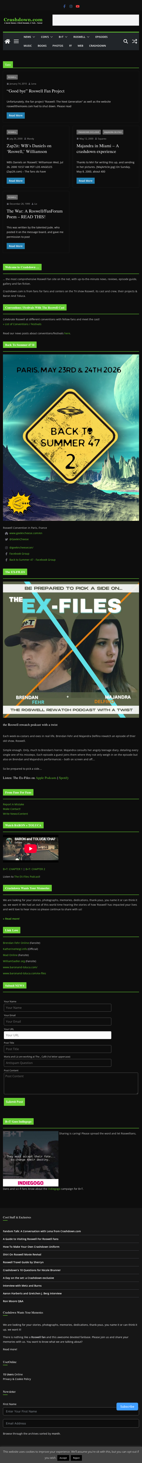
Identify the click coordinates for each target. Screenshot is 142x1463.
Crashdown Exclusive (88, 132)
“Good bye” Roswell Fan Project (36, 91)
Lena (33, 83)
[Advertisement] (96, 20)
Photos (58, 45)
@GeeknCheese (19, 539)
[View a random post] (134, 41)
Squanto (102, 138)
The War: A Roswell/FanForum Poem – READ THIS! (35, 214)
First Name (9, 1404)
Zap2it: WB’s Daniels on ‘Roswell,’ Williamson (29, 148)
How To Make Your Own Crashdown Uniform (31, 1246)
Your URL (9, 1029)
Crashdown (97, 45)
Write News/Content (15, 813)
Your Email (10, 1015)
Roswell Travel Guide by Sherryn (23, 1262)
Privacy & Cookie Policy (17, 1379)
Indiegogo (54, 1189)
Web (80, 45)
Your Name (10, 1001)
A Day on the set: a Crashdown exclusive (28, 1278)
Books (42, 45)
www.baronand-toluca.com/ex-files (24, 973)
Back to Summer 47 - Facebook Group (32, 559)
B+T (61, 37)
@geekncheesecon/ (21, 547)
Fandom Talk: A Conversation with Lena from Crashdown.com (42, 1231)
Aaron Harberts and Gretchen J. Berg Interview (32, 1293)
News (27, 37)
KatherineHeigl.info (15, 949)
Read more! (10, 1349)
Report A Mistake (13, 804)
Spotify (64, 777)
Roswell (79, 37)
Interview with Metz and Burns (22, 1285)
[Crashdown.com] (7, 41)
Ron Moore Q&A (13, 1301)
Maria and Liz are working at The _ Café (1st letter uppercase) (37, 1056)
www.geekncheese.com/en (25, 533)
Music (28, 45)
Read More (90, 1457)
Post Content (11, 1070)
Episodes (101, 37)
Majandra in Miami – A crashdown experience (98, 148)
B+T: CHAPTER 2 (35, 869)
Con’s (45, 37)
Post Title (9, 1042)
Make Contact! (12, 809)
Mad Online (10, 955)
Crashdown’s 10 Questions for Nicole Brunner (32, 1270)
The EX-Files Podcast (26, 876)
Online (13, 1374)
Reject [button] (76, 1457)
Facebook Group (19, 553)
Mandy (30, 138)
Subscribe (127, 1407)
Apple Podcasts (46, 777)
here (67, 333)
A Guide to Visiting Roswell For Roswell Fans (30, 1239)
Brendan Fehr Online (16, 943)
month (56, 1433)
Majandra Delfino (113, 132)
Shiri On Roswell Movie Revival (22, 1254)
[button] (33, 36)
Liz (35, 203)
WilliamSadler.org (14, 961)
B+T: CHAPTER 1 (13, 869)
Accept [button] (63, 1457)
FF (70, 45)
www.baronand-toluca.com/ (20, 967)
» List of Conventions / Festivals (22, 324)
